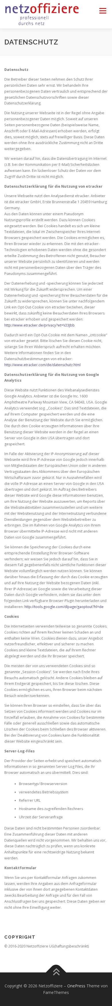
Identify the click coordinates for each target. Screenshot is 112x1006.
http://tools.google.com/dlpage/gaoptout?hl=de (64, 606)
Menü (102, 10)
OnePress (76, 985)
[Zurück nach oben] (56, 972)
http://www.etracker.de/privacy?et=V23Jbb (39, 325)
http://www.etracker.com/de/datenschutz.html (42, 364)
